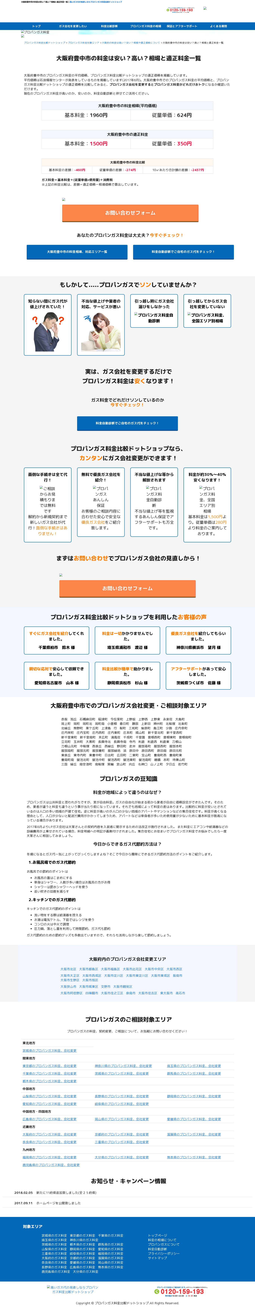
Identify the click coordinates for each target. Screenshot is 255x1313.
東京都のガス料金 (82, 1235)
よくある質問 (218, 26)
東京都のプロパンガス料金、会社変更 (50, 1066)
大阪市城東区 (88, 986)
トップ (36, 26)
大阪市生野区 (70, 980)
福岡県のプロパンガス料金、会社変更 (50, 1157)
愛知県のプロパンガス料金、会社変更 (50, 1104)
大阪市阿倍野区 (71, 993)
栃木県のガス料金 (82, 1244)
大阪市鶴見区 (122, 986)
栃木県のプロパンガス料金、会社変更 (50, 1081)
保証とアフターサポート (182, 26)
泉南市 (131, 993)
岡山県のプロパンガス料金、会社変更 (122, 1119)
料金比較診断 (109, 26)
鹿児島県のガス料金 (56, 1271)
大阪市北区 (68, 969)
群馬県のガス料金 (110, 1244)
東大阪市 (166, 993)
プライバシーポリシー (164, 1253)
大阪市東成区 (160, 975)
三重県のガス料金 (54, 1253)
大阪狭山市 (68, 986)
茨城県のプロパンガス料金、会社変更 (122, 1073)
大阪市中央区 (154, 969)
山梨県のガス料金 (54, 1249)
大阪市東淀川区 (137, 975)
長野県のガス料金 (54, 1267)
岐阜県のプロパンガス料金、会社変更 (122, 1104)
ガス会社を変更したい (73, 26)
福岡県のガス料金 (110, 1253)
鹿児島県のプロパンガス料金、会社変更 (51, 1165)
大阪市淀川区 (113, 975)
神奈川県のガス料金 (84, 1240)
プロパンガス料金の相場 (145, 26)
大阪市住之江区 (112, 993)
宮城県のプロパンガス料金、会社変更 (50, 1050)
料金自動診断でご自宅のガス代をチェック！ (183, 251)
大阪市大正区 (70, 975)
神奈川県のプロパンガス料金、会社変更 (123, 1066)
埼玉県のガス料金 (54, 1240)
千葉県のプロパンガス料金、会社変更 (50, 1073)
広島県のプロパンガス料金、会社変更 (50, 1119)
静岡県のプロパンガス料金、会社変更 (194, 1096)
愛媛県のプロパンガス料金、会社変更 (194, 1119)
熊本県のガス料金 (110, 1267)
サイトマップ (157, 1258)
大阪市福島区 (110, 969)
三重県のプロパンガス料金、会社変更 (122, 1142)
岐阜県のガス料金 (82, 1253)
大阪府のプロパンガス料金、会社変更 (50, 1134)
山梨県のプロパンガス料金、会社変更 (50, 1096)
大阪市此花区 (132, 969)
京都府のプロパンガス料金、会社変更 (122, 1134)
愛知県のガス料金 (110, 1249)
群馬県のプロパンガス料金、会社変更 (194, 1073)
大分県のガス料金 (85, 1271)
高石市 (180, 993)
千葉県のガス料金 (110, 1235)
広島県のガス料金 (82, 1267)
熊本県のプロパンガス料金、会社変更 (194, 1157)
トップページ (157, 1235)
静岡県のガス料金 (82, 1249)
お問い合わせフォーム (130, 212)
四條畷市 (91, 993)
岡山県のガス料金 (110, 1262)
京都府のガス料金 (82, 1258)
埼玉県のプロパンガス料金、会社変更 (194, 1066)
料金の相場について (162, 1240)
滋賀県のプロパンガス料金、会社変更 (194, 1134)
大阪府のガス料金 (54, 1258)
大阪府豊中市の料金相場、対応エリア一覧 (77, 251)
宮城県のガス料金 (54, 1235)
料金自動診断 (157, 1249)
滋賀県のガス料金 (110, 1258)
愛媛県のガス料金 (82, 1262)
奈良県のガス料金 (54, 1262)
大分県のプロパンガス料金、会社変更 (122, 1157)
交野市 (106, 986)
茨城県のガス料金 (54, 1244)
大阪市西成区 (91, 975)
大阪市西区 (174, 969)
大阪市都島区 (88, 969)
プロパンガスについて (164, 1244)
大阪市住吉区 (147, 993)
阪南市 (177, 975)
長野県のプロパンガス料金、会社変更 (122, 1096)
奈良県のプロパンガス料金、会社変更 (50, 1142)
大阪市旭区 (90, 980)
